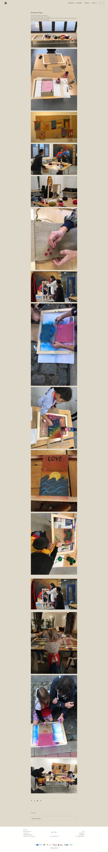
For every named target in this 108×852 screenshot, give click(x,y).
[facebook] (55, 832)
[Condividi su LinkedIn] (37, 800)
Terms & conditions (54, 847)
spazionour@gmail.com (54, 836)
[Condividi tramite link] (40, 800)
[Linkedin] (52, 832)
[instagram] (54, 832)
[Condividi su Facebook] (31, 800)
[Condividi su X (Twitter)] (34, 800)
